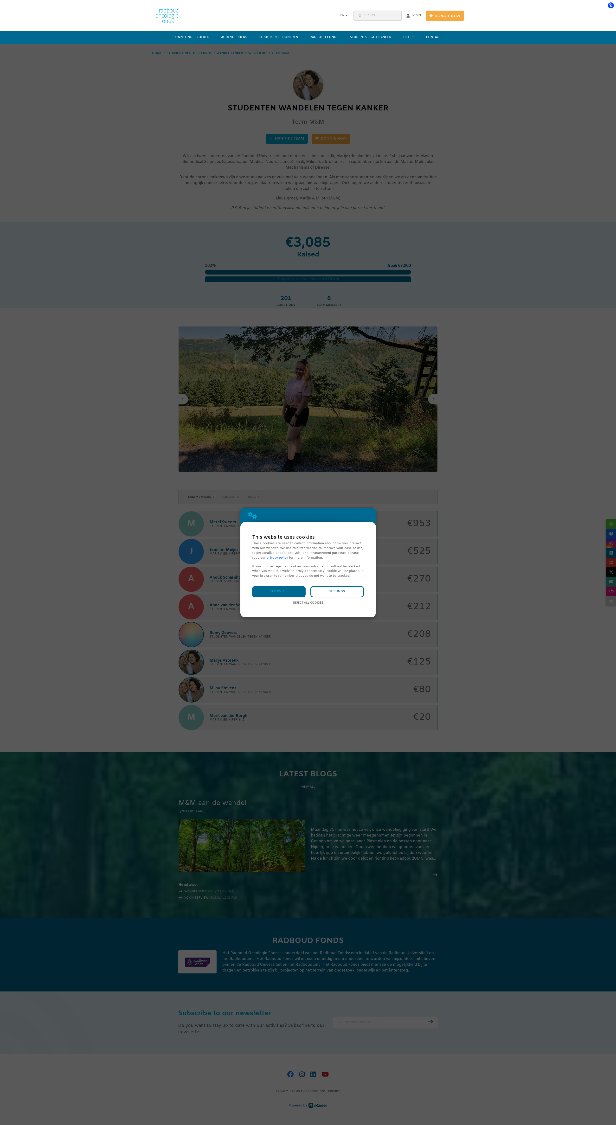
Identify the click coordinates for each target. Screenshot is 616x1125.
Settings (337, 591)
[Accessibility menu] (611, 5)
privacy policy (277, 558)
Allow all (279, 591)
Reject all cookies (308, 603)
